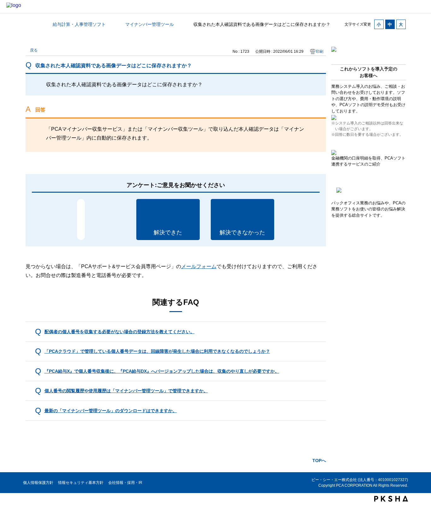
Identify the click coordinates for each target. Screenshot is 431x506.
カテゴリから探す (29, 24)
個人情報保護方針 (38, 482)
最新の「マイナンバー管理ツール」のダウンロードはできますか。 (110, 410)
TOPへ (319, 460)
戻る (34, 50)
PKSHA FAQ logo (391, 499)
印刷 (319, 51)
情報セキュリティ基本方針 (80, 482)
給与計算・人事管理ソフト (79, 24)
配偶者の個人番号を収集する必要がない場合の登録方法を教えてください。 (119, 331)
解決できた (168, 232)
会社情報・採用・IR (125, 482)
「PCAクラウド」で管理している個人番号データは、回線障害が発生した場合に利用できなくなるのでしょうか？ (157, 351)
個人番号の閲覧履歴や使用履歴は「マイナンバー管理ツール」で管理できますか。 (126, 390)
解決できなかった (242, 232)
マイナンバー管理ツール (149, 24)
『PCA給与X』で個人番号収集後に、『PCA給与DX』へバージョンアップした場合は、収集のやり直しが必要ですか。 (161, 371)
